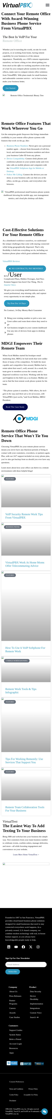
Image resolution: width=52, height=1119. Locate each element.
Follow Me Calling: (15, 174)
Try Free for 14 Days (16, 303)
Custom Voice (36, 1013)
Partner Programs (13, 1002)
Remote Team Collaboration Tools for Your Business (24, 809)
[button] (48, 5)
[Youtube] (16, 947)
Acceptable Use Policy (31, 1095)
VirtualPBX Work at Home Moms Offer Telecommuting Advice (24, 564)
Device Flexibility (34, 997)
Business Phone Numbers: (17, 146)
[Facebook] (23, 947)
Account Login (15, 1044)
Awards (12, 1013)
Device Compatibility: (16, 159)
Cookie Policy (13, 1095)
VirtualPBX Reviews (11, 261)
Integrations (35, 1008)
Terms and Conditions (16, 1089)
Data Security (35, 991)
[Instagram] (38, 947)
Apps (11, 1053)
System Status (15, 1035)
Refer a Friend (15, 1039)
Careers (12, 1008)
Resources (13, 1048)
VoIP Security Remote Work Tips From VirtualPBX (24, 516)
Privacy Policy (33, 1089)
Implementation (36, 1004)
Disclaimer (12, 1101)
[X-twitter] (30, 947)
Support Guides (15, 1030)
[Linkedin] (8, 947)
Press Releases (15, 996)
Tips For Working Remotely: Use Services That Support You (24, 760)
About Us (13, 991)
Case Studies (14, 1017)
